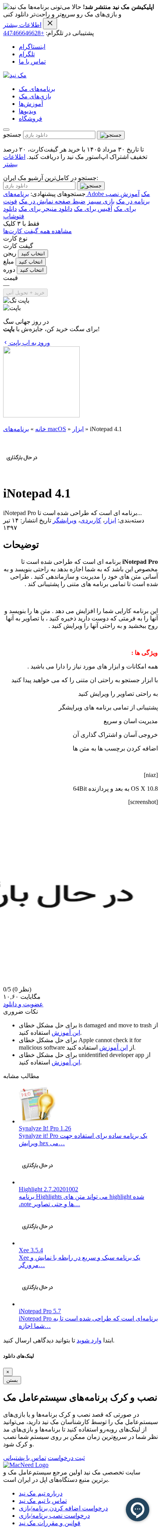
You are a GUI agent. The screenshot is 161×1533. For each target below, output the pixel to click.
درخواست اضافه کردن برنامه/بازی (63, 1508)
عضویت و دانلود (23, 1004)
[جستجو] (111, 135)
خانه (40, 429)
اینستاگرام (32, 46)
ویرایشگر (65, 520)
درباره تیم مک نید (41, 1493)
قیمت (10, 278)
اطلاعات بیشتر (22, 24)
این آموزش (66, 1032)
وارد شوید (89, 1340)
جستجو (12, 134)
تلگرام (27, 54)
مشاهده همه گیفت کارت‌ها (37, 231)
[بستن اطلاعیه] (50, 23)
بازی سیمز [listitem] (100, 201)
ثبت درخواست (66, 1458)
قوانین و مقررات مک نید (49, 1523)
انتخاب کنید (33, 254)
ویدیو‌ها (27, 111)
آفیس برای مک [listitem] (93, 208)
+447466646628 (23, 33)
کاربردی (90, 520)
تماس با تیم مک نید (43, 1500)
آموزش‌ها (31, 103)
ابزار (78, 429)
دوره (9, 269)
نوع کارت (15, 238)
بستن (12, 1380)
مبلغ (8, 261)
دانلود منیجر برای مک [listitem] (45, 208)
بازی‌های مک (35, 96)
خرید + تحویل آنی (25, 293)
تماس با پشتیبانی (24, 1458)
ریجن (9, 253)
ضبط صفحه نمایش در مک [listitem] (52, 201)
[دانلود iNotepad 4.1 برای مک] (22, 474)
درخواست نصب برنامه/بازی (54, 1515)
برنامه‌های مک (37, 89)
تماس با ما (32, 61)
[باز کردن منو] (6, 129)
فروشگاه (30, 118)
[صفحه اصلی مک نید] (15, 75)
